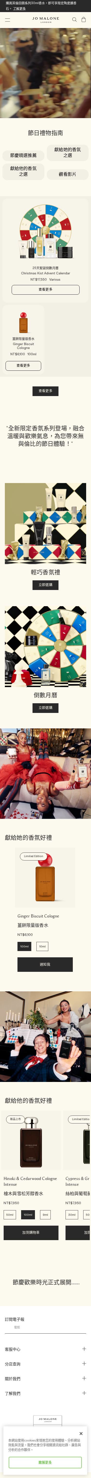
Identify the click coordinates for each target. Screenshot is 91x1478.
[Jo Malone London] (45, 20)
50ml (9, 1214)
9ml (45, 1214)
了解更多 (19, 8)
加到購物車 (31, 1233)
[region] (45, 1450)
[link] (45, 878)
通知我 (45, 964)
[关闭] (81, 1433)
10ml (42, 946)
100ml (24, 946)
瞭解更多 (45, 1462)
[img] (83, 19)
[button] (7, 20)
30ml (71, 1214)
